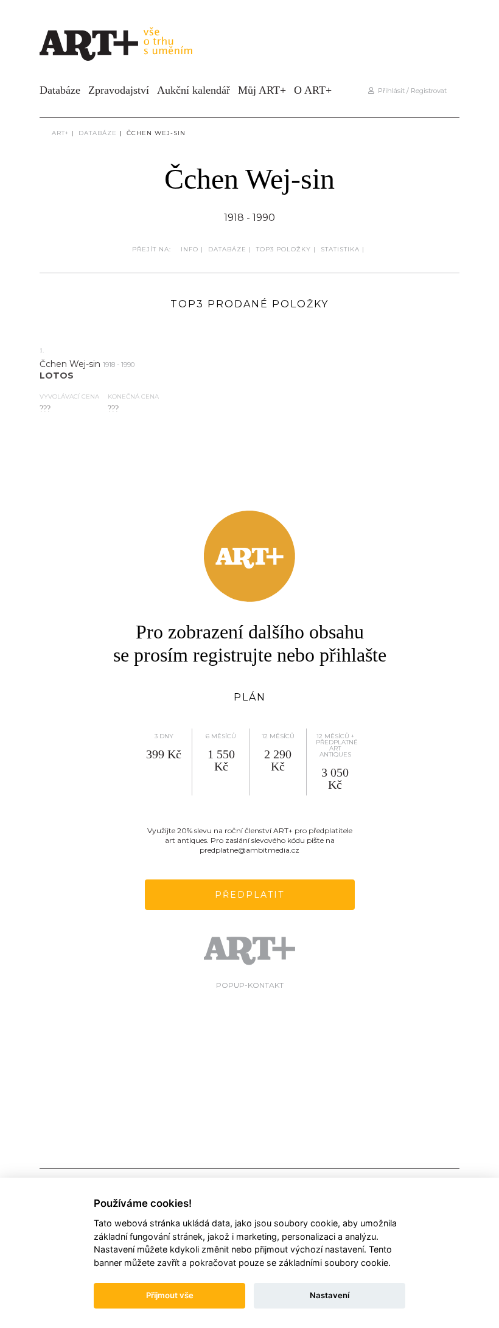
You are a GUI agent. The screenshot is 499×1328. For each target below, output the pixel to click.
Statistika (340, 249)
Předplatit (249, 894)
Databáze (60, 90)
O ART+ (313, 90)
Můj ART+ (262, 90)
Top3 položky (283, 249)
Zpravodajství (118, 90)
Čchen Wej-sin (156, 133)
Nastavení (329, 1295)
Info (189, 249)
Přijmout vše (170, 1295)
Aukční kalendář (193, 90)
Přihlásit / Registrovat (410, 90)
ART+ (60, 133)
